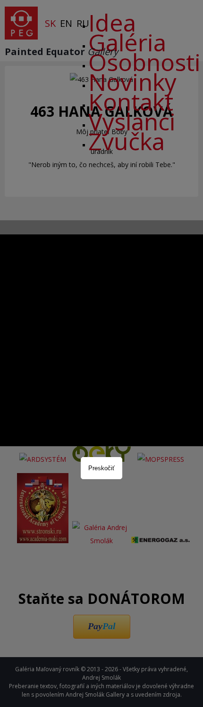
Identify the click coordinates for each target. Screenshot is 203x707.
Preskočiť (101, 468)
